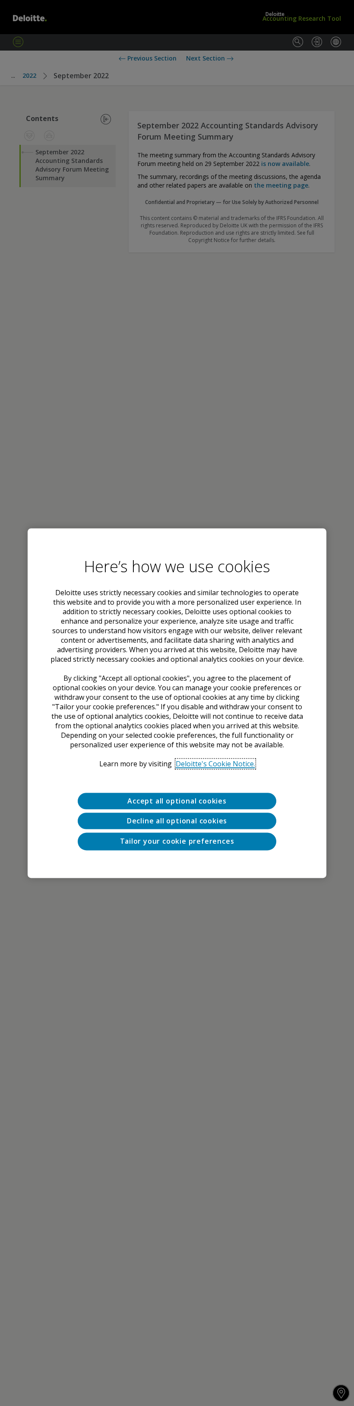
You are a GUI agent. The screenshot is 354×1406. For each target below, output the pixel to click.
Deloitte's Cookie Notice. (215, 763)
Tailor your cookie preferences (177, 841)
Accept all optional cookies (177, 801)
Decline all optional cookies (177, 821)
